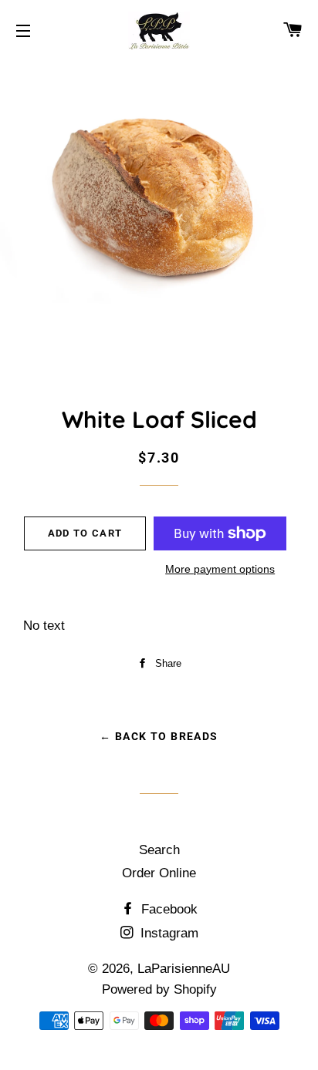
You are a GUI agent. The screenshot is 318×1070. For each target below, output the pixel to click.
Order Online (159, 873)
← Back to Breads (159, 736)
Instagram (167, 933)
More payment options (220, 569)
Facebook (167, 909)
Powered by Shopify (159, 989)
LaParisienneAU (183, 968)
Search (159, 850)
